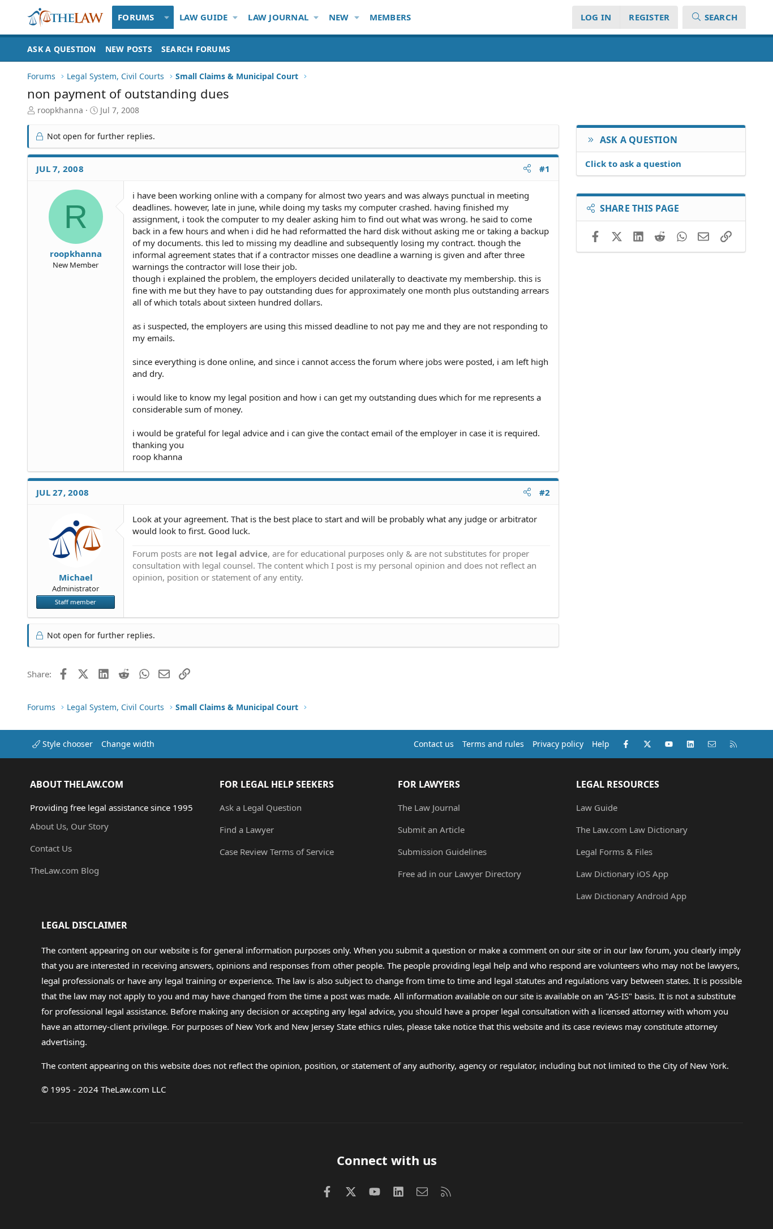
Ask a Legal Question (261, 807)
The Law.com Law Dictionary (632, 829)
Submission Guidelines (442, 851)
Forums (136, 17)
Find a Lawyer (247, 829)
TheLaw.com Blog (64, 870)
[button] (167, 17)
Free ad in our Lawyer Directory (459, 873)
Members (390, 17)
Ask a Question (61, 49)
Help (600, 743)
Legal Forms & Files (614, 851)
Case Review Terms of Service (277, 851)
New (339, 17)
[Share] (527, 169)
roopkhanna (60, 110)
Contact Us (51, 848)
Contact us (434, 743)
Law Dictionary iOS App (622, 873)
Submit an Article (431, 829)
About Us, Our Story (69, 826)
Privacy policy (557, 743)
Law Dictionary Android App (631, 895)
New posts (128, 49)
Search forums (195, 49)
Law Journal (278, 17)
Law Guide (203, 17)
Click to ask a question (633, 163)
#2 (545, 492)
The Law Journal (429, 807)
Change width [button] (127, 743)
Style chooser (66, 743)
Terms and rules (493, 743)
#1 (545, 168)
